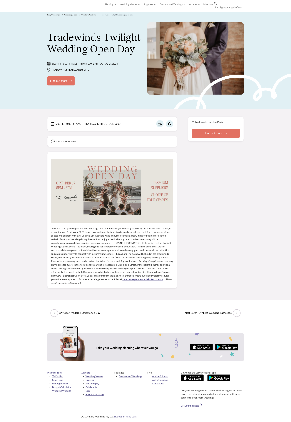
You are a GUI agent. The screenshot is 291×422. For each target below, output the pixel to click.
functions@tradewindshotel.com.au (142, 279)
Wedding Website (61, 390)
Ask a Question (160, 379)
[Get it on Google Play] (226, 347)
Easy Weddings (53, 15)
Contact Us (158, 383)
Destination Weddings (130, 376)
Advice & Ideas (160, 376)
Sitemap (118, 416)
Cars (87, 390)
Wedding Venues (94, 376)
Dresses (89, 379)
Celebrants (91, 387)
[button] (110, 4)
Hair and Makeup (94, 394)
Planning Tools (54, 372)
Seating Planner (60, 383)
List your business (190, 405)
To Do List (57, 376)
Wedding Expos (70, 15)
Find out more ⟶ (61, 80)
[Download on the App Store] (201, 347)
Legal (134, 416)
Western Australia (88, 15)
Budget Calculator (61, 387)
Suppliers (85, 372)
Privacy (127, 416)
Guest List (57, 379)
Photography (92, 383)
